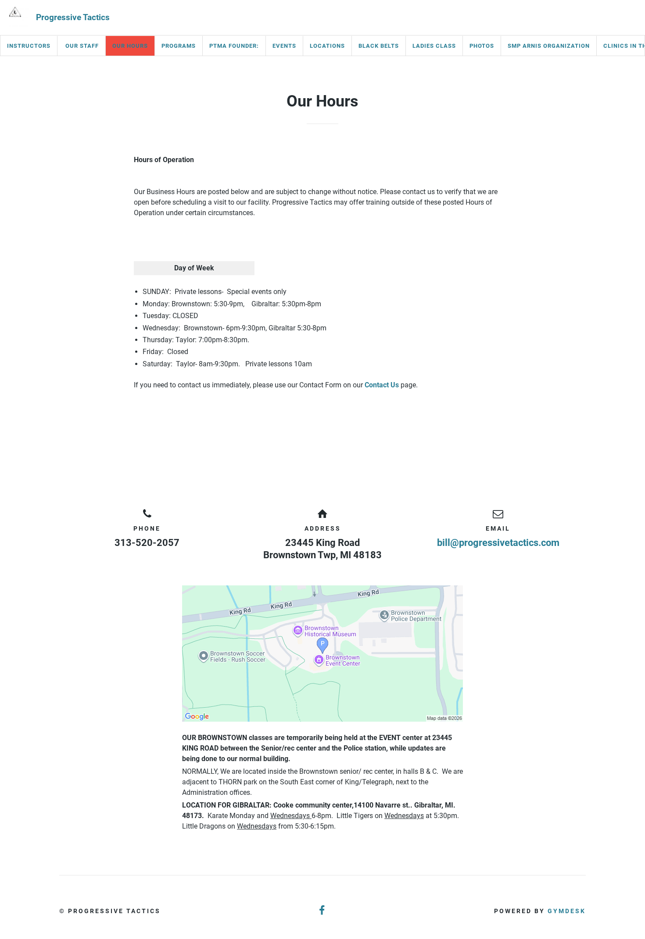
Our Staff (82, 46)
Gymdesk (567, 910)
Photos (481, 46)
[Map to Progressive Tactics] (322, 653)
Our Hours (130, 46)
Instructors (28, 46)
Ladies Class (434, 46)
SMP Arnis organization (549, 46)
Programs (178, 46)
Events (284, 46)
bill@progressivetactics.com (498, 542)
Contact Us (382, 385)
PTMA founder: (234, 46)
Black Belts (378, 46)
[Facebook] (322, 910)
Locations (327, 46)
